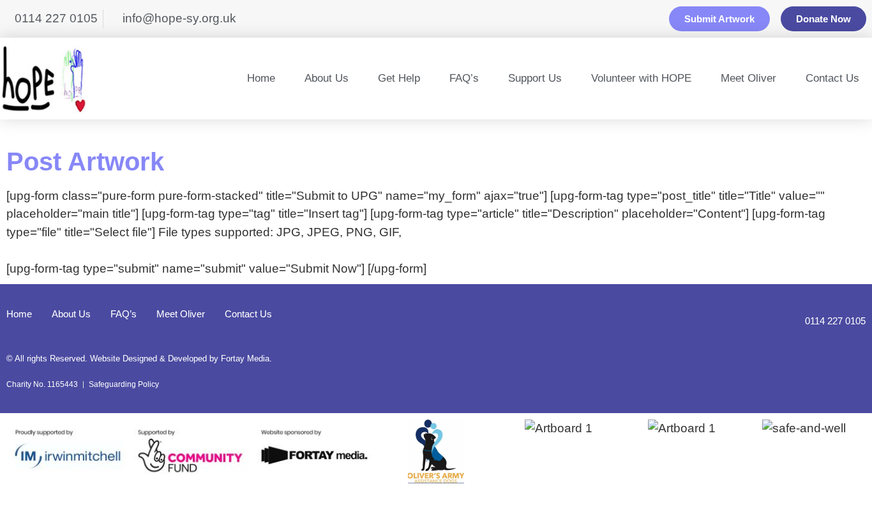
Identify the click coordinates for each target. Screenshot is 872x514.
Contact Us (832, 78)
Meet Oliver (748, 78)
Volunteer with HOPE (641, 78)
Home (261, 78)
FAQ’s (464, 78)
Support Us (535, 78)
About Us (326, 78)
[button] (19, 454)
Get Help (399, 78)
